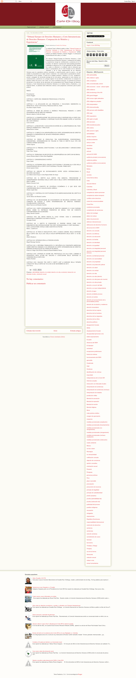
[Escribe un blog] (35, 270)
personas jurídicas (92, 475)
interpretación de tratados (94, 392)
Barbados (89, 166)
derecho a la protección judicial (96, 264)
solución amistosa (92, 534)
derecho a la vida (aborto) (94, 276)
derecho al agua (91, 291)
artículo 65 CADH (92, 154)
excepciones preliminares (94, 351)
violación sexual (91, 557)
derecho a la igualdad (93, 245)
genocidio (89, 360)
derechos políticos (92, 322)
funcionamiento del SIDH (94, 357)
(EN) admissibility (92, 75)
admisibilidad (35, 272)
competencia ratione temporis (95, 195)
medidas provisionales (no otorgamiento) (94, 428)
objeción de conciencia (93, 460)
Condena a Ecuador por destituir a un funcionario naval (47, 642)
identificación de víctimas (94, 372)
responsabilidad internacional (95, 522)
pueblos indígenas (92, 507)
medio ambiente (91, 442)
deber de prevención (93, 219)
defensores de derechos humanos (97, 225)
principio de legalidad (93, 490)
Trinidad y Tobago (92, 545)
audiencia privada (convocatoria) (96, 157)
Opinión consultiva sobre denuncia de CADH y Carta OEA (48, 660)
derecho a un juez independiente (96, 288)
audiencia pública (92, 160)
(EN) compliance (91, 80)
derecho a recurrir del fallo (94, 285)
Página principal (31, 27)
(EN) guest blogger (92, 95)
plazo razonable (91, 481)
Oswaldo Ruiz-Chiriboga (61, 45)
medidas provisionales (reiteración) (97, 440)
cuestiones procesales (93, 207)
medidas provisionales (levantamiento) (98, 425)
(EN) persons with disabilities (95, 110)
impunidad (90, 375)
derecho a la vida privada (94, 282)
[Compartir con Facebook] (39, 270)
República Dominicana (93, 519)
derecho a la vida (56, 272)
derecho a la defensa (93, 233)
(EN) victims (90, 128)
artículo (89, 151)
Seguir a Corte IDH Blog (93, 45)
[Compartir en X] (37, 270)
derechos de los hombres (94, 313)
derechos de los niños (93, 319)
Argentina (89, 148)
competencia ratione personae (96, 192)
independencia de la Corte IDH (96, 378)
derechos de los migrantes (94, 316)
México (89, 445)
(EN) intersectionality (93, 107)
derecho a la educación (93, 236)
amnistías (89, 145)
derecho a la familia (92, 239)
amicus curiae (91, 142)
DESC (88, 328)
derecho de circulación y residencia (97, 304)
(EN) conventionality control (95, 83)
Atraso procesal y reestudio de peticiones (44, 614)
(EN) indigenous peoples (94, 101)
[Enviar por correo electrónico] (34, 270)
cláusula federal (91, 183)
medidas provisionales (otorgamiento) (98, 432)
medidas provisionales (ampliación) (97, 422)
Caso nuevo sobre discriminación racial (43, 651)
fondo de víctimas (92, 354)
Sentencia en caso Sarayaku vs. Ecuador (44, 587)
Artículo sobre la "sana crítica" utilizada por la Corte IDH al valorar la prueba (53, 624)
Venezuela (90, 554)
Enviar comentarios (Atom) (57, 337)
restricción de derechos (93, 525)
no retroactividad (91, 454)
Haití (88, 366)
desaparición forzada (93, 325)
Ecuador (89, 339)
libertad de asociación (93, 398)
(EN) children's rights (93, 78)
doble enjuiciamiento (93, 336)
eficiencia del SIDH (92, 342)
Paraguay (89, 472)
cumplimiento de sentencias (95, 210)
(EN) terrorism (91, 122)
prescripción (90, 484)
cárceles (89, 175)
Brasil (88, 172)
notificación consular (93, 457)
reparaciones (90, 516)
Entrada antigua (75, 331)
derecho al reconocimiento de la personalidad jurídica (96, 300)
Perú (88, 478)
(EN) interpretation (92, 104)
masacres (89, 419)
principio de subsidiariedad (94, 492)
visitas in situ (90, 560)
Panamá (89, 469)
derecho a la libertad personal (95, 256)
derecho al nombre (92, 297)
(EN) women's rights (93, 130)
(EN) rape (89, 113)
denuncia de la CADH (93, 227)
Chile (88, 180)
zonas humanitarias (92, 563)
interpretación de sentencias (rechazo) (98, 389)
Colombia (89, 186)
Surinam (89, 539)
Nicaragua (90, 451)
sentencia (89, 528)
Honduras (89, 369)
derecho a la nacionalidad (94, 258)
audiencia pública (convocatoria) (96, 163)
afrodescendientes (92, 139)
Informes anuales (92, 381)
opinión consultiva (92, 463)
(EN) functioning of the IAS (94, 92)
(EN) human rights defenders (95, 98)
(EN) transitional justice (93, 125)
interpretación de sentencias (95, 386)
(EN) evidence (91, 89)
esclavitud (64, 272)
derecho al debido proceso (94, 294)
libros (88, 410)
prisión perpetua (91, 495)
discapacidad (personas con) (95, 333)
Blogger (80, 674)
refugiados (90, 513)
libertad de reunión (92, 404)
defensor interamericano (94, 222)
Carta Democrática (92, 177)
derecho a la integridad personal (96, 248)
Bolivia (88, 169)
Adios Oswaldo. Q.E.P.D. (39, 578)
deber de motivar (92, 216)
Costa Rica (90, 204)
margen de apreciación (93, 416)
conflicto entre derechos (94, 198)
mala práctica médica (93, 413)
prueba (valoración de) (93, 501)
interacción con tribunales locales (96, 383)
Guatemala (90, 363)
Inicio (55, 331)
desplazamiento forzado (94, 331)
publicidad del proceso (93, 504)
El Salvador (90, 345)
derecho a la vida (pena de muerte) (97, 279)
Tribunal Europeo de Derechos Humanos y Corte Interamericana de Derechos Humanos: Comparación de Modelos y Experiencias (63, 50)
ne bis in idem (91, 448)
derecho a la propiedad (93, 261)
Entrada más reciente (34, 331)
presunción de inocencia (94, 487)
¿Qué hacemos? (57, 27)
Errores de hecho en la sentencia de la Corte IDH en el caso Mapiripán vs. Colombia (55, 633)
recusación (90, 510)
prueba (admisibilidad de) (94, 498)
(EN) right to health (92, 119)
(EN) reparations (91, 116)
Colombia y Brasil (92, 189)
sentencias (90, 531)
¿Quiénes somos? (44, 27)
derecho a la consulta (93, 230)
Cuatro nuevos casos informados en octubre (44, 596)
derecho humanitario (93, 307)
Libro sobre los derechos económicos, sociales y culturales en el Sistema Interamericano (56, 605)
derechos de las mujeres (94, 310)
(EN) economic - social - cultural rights (98, 86)
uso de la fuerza (91, 551)
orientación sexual (41, 274)
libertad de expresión (93, 401)
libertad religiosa (91, 407)
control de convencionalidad (95, 201)
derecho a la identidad (93, 242)
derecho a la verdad (45, 272)
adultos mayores (91, 136)
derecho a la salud (92, 267)
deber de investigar (92, 213)
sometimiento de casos (93, 537)
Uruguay (89, 548)
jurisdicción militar (92, 395)
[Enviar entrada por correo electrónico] (30, 269)
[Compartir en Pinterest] (41, 270)
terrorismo (90, 542)
